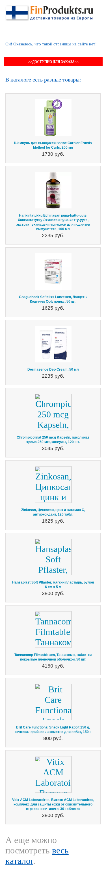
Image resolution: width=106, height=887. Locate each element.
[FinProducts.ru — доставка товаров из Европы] (49, 10)
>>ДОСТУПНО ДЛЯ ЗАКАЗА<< (53, 62)
